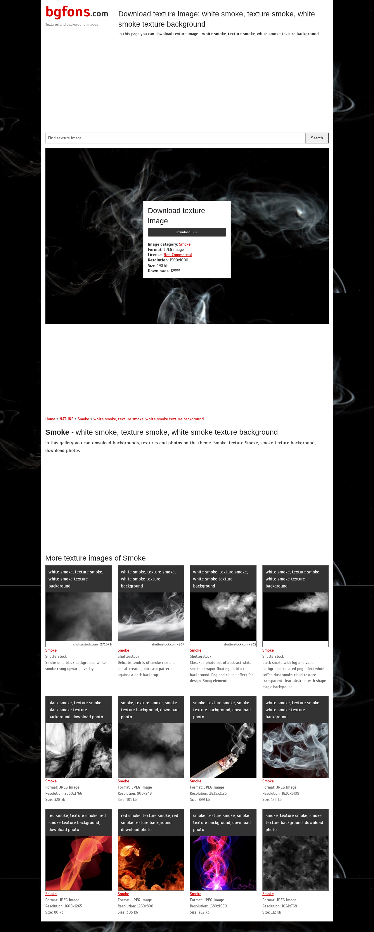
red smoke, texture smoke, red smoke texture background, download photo (77, 822)
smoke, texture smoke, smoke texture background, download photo (150, 709)
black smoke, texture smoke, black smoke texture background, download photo (76, 709)
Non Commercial (178, 254)
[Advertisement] (223, 83)
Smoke (185, 244)
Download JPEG (187, 232)
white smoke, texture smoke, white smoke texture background (76, 579)
